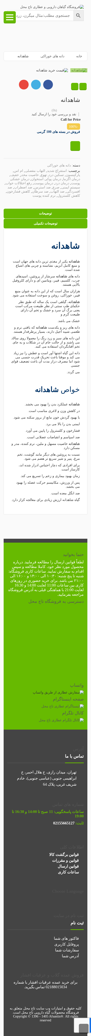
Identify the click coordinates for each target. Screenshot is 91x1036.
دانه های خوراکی (52, 56)
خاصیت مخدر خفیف (24, 175)
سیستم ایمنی (70, 187)
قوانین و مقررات (65, 860)
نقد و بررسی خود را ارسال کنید (54, 114)
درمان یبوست (43, 183)
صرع (56, 187)
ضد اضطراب (23, 187)
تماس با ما (74, 756)
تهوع (44, 175)
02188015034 (56, 987)
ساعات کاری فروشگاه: (27, 571)
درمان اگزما (71, 179)
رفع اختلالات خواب (19, 183)
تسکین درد (56, 175)
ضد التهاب (57, 191)
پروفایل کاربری (66, 944)
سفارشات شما (67, 950)
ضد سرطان (40, 191)
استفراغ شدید (57, 171)
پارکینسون (73, 175)
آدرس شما (70, 956)
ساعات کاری (68, 872)
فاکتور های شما (66, 938)
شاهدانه (74, 261)
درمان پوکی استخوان (46, 179)
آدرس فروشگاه (20, 590)
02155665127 (63, 823)
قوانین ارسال (64, 562)
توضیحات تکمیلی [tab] (46, 223)
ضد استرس (42, 187)
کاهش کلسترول (69, 195)
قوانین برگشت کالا (64, 854)
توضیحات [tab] (45, 213)
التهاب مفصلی (35, 171)
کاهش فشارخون (18, 191)
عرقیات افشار (39, 982)
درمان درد (62, 183)
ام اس (18, 171)
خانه (79, 56)
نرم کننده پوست (44, 195)
